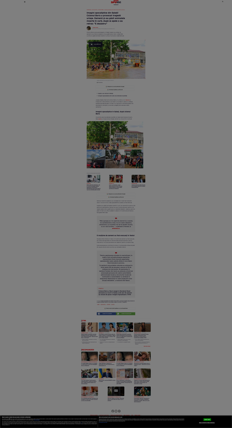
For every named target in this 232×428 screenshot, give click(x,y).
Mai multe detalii (36, 420)
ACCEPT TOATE (207, 419)
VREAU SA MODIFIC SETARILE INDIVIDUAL (207, 422)
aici (81, 422)
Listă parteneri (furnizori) (103, 422)
